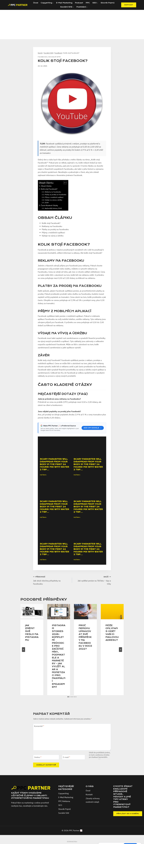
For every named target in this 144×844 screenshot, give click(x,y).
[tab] (68, 696)
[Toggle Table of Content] (64, 182)
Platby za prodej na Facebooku (55, 194)
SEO (60, 805)
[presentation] (31, 611)
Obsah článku (46, 186)
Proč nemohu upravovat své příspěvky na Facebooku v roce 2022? (85, 637)
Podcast (79, 3)
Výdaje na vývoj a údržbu (53, 200)
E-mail (66, 757)
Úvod (35, 3)
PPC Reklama (64, 801)
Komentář (39, 726)
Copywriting (63, 793)
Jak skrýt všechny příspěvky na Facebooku (47, 580)
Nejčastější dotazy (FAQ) (53, 208)
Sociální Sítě (54, 57)
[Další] (120, 649)
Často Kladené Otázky (49, 205)
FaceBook (42, 57)
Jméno (37, 757)
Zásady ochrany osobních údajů (93, 800)
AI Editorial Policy (72, 841)
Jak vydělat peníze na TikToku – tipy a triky (94, 580)
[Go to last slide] (23, 649)
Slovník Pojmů (108, 3)
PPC (88, 3)
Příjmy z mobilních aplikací (54, 197)
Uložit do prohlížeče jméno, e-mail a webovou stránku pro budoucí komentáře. (99, 754)
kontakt (128, 5)
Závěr (47, 202)
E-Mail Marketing (64, 3)
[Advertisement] (72, 24)
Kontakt (89, 794)
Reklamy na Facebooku (53, 192)
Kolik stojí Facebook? (49, 189)
